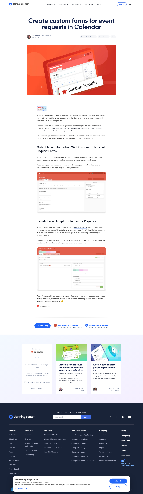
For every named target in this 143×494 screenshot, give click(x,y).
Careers (102, 439)
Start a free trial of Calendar (68, 325)
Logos (101, 448)
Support (28, 435)
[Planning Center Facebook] (116, 417)
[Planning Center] (19, 4)
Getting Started (31, 450)
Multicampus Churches (53, 448)
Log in (131, 4)
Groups (12, 448)
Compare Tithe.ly (78, 448)
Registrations (14, 460)
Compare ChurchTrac (80, 456)
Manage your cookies (107, 460)
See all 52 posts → (36, 388)
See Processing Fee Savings (82, 435)
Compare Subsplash (80, 439)
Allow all (118, 481)
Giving (11, 443)
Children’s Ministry (51, 435)
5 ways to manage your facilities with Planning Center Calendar (37, 374)
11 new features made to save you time (37, 366)
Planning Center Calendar (88, 36)
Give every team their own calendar (37, 382)
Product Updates (103, 36)
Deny (118, 487)
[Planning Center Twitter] (110, 417)
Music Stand (14, 469)
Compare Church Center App (83, 460)
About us (103, 435)
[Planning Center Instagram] (123, 417)
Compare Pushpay (79, 443)
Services (12, 465)
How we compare (79, 430)
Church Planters (50, 443)
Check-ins (13, 439)
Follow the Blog (42, 326)
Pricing (98, 4)
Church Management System (55, 439)
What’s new (89, 4)
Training (28, 439)
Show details (19, 488)
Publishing (13, 456)
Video (113, 36)
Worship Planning (51, 452)
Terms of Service (105, 452)
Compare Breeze (78, 452)
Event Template (80, 227)
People (11, 452)
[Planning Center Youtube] (129, 417)
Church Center (15, 473)
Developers (103, 443)
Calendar (12, 435)
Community (29, 455)
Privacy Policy (104, 456)
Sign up (121, 4)
